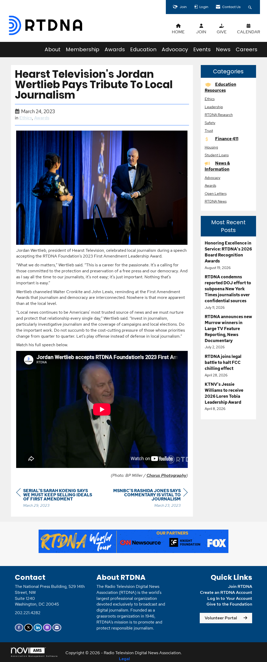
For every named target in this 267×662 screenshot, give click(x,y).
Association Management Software (34, 656)
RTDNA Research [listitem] (219, 114)
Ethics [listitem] (210, 98)
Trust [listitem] (209, 130)
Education (143, 49)
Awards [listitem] (210, 185)
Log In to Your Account (229, 598)
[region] (149, 499)
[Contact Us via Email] (56, 627)
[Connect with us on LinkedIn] (38, 627)
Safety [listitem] (210, 122)
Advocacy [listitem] (212, 177)
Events (202, 49)
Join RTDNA (240, 586)
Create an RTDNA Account (226, 592)
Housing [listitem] (211, 147)
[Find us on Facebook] (19, 627)
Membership (82, 49)
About (52, 49)
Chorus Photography (166, 475)
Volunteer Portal (221, 618)
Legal (124, 658)
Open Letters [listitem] (216, 193)
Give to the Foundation (229, 604)
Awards (115, 49)
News (223, 49)
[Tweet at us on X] (28, 627)
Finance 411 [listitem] (226, 139)
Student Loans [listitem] (217, 154)
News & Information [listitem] (217, 166)
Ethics (25, 118)
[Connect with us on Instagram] (47, 627)
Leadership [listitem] (214, 106)
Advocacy (175, 49)
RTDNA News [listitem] (216, 201)
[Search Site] (250, 7)
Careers (246, 49)
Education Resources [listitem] (220, 87)
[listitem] (228, 255)
